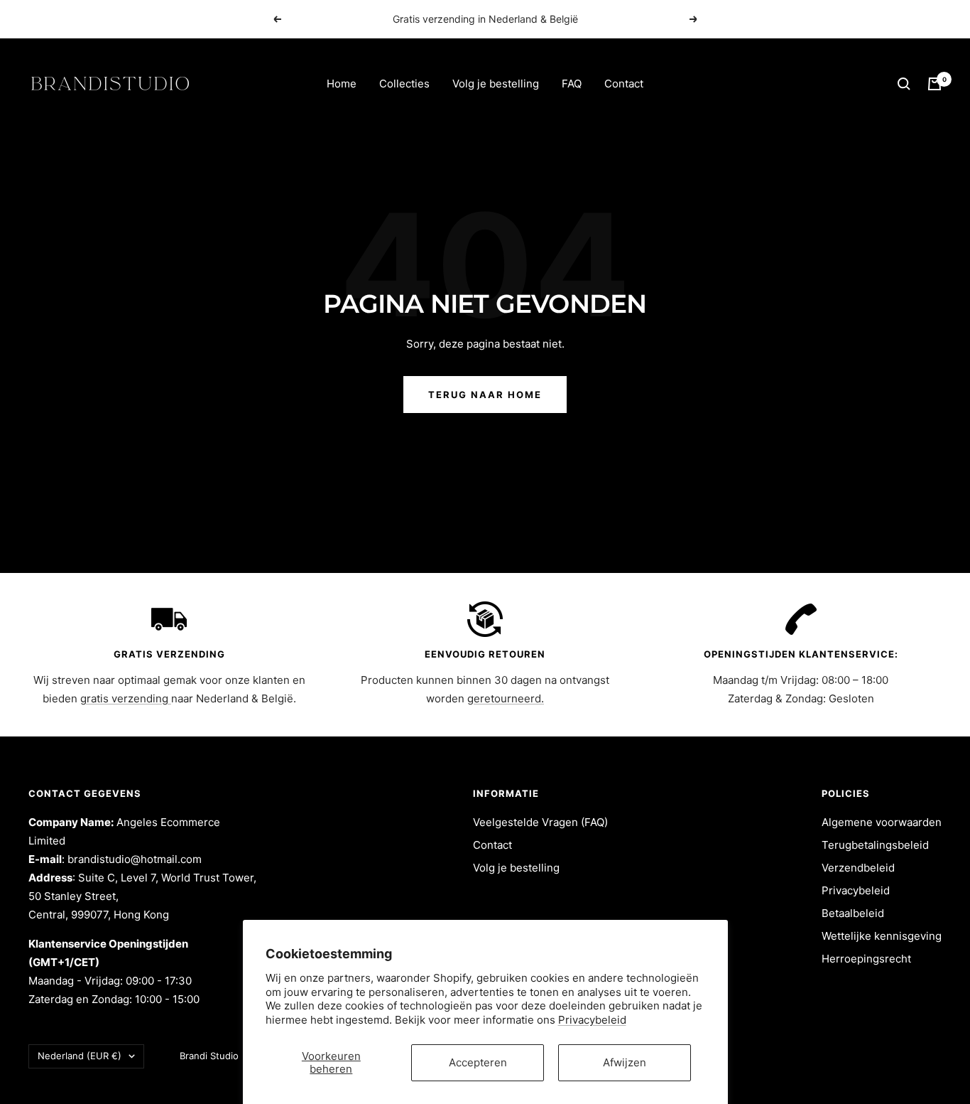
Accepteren (478, 1062)
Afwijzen (624, 1062)
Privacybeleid (592, 1020)
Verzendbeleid (858, 867)
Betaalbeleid (853, 913)
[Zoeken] (904, 83)
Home (341, 83)
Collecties (404, 83)
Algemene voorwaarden (882, 822)
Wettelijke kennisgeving (882, 936)
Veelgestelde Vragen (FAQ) (540, 822)
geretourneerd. (505, 698)
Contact (623, 83)
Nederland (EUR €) (79, 1055)
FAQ (572, 83)
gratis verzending (125, 698)
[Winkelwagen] (934, 83)
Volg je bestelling (495, 83)
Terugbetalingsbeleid (875, 845)
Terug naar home (485, 394)
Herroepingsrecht (866, 958)
